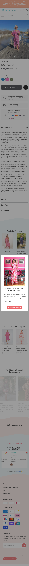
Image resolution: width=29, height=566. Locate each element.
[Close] (26, 256)
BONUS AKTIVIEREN (14, 307)
